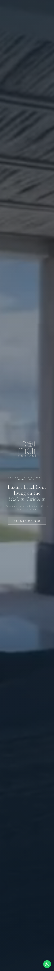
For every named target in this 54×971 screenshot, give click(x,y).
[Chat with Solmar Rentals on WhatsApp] (47, 964)
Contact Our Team (27, 521)
